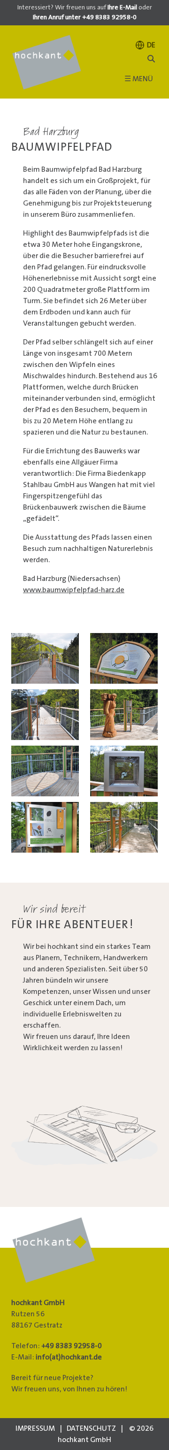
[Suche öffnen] (151, 59)
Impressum (35, 1428)
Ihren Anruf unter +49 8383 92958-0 (85, 17)
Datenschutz (91, 1428)
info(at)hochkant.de (69, 1357)
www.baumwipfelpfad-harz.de (73, 590)
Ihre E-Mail (122, 7)
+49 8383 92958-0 (71, 1346)
